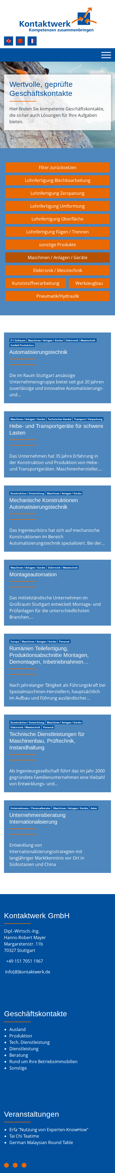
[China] (20, 41)
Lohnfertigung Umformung (57, 206)
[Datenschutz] (15, 1165)
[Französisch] (32, 41)
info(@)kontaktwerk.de (27, 972)
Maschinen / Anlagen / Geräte (57, 257)
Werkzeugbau (89, 283)
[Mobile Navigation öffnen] (106, 55)
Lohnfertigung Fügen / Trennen (57, 232)
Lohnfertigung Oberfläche (57, 219)
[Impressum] (6, 1165)
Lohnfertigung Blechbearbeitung (57, 180)
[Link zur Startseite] (57, 20)
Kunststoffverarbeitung (35, 283)
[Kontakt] (24, 1165)
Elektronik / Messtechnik (57, 270)
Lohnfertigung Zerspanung (57, 193)
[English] (8, 41)
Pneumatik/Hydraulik (57, 296)
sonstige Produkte (57, 245)
